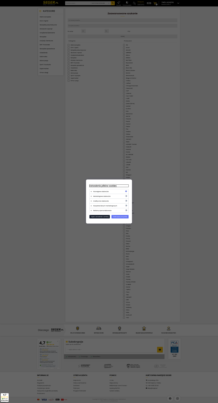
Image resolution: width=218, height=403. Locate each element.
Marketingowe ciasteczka (101, 196)
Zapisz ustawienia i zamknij (99, 217)
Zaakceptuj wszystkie (120, 217)
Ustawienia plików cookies (103, 186)
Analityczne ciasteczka (101, 201)
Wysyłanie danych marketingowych (105, 206)
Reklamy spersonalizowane (102, 211)
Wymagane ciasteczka (101, 191)
